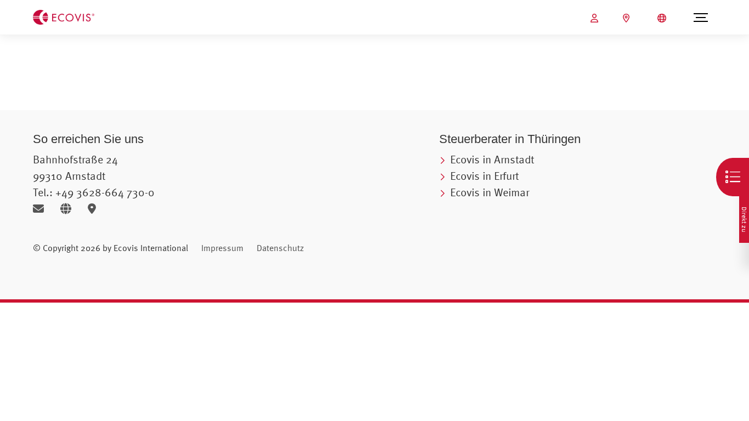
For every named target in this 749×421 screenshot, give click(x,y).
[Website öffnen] (70, 208)
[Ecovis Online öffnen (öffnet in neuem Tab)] (596, 18)
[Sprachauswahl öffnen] (663, 18)
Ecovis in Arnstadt (492, 159)
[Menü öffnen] (700, 17)
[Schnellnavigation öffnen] (732, 177)
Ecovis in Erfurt (484, 175)
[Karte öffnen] (94, 208)
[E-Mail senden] (42, 208)
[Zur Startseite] (63, 16)
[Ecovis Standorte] (627, 18)
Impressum (222, 248)
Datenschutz (280, 248)
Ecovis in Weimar (489, 192)
